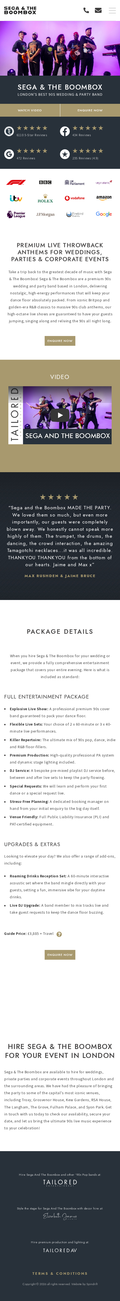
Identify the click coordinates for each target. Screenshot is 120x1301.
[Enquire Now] (98, 10)
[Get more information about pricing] (59, 934)
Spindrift (92, 1284)
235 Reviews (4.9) (86, 158)
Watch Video (30, 110)
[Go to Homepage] (20, 10)
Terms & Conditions (60, 1273)
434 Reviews (82, 135)
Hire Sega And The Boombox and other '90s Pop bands (58, 1174)
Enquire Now (60, 341)
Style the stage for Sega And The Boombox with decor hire (58, 1208)
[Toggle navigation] (112, 11)
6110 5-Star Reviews (32, 135)
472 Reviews (26, 158)
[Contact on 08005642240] (87, 10)
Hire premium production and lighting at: (60, 1242)
